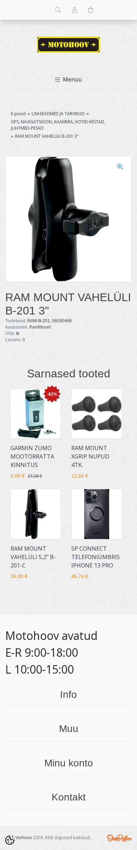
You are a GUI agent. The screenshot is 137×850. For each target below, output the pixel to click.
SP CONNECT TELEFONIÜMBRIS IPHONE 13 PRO (95, 557)
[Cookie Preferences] (10, 840)
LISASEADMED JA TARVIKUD (58, 114)
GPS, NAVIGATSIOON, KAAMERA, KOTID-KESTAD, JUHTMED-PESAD (58, 125)
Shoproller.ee (119, 838)
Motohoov (21, 837)
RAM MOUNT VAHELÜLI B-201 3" (47, 136)
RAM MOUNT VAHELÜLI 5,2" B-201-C (33, 557)
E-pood (18, 114)
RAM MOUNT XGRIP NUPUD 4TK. (90, 456)
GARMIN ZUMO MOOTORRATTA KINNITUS (32, 456)
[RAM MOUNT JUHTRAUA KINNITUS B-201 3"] (68, 218)
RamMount (40, 327)
